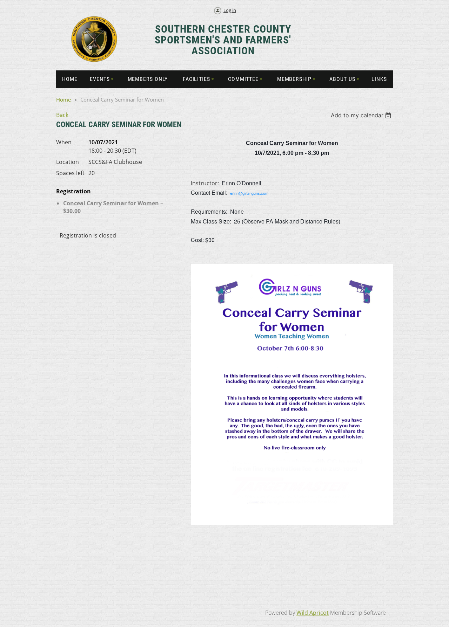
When (64, 142)
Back (62, 115)
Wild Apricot (312, 612)
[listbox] (362, 115)
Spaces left (70, 173)
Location (67, 162)
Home (63, 99)
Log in (229, 10)
